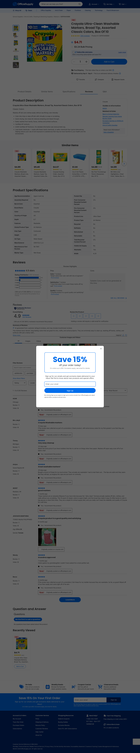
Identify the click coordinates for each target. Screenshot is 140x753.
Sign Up (70, 391)
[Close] (101, 349)
